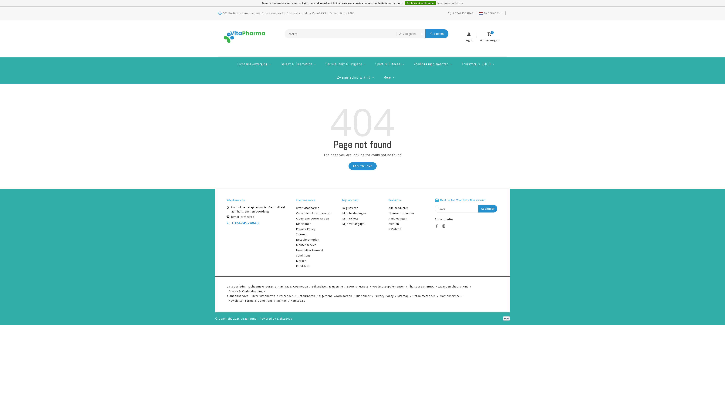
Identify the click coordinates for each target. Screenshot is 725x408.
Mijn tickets (350, 218)
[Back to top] (713, 396)
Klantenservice (306, 245)
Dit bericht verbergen (420, 3)
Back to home (362, 166)
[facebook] (438, 226)
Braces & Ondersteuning (245, 291)
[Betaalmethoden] (506, 318)
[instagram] (445, 226)
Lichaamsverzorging (252, 64)
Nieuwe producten (401, 213)
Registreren (350, 208)
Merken (301, 261)
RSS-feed (395, 229)
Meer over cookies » (450, 3)
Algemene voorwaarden (312, 218)
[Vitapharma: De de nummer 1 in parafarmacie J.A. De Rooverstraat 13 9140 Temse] (244, 38)
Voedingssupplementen (431, 64)
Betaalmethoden (307, 239)
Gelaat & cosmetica (296, 64)
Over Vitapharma (307, 208)
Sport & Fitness (388, 64)
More (387, 77)
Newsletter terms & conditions (310, 252)
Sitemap (301, 234)
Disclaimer (303, 224)
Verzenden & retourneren (313, 213)
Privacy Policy (305, 229)
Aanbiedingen (398, 218)
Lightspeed (284, 318)
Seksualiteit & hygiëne (343, 64)
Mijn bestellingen (354, 213)
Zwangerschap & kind (353, 77)
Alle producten (399, 208)
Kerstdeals (303, 266)
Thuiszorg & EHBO (476, 64)
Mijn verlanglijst (353, 224)
